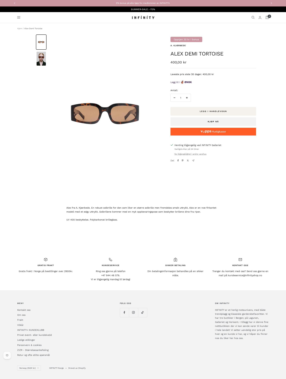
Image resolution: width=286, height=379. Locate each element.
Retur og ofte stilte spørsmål (33, 355)
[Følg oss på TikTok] (142, 312)
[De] (193, 161)
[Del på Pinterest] (182, 160)
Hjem (19, 28)
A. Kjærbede (178, 45)
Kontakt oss (23, 310)
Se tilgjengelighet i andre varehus (190, 154)
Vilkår (20, 325)
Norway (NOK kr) (27, 368)
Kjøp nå (213, 121)
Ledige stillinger (26, 340)
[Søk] (253, 17)
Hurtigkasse (218, 131)
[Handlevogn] (267, 17)
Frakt (20, 320)
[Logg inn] (260, 17)
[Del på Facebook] (178, 160)
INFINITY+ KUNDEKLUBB (30, 330)
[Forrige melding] (15, 3)
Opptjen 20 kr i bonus (186, 39)
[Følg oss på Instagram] (133, 312)
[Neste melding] (271, 3)
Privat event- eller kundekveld (34, 335)
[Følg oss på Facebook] (124, 312)
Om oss (21, 315)
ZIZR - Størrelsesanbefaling (32, 350)
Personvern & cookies (29, 345)
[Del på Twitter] (187, 160)
